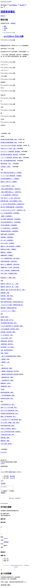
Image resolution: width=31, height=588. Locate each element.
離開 (9, 585)
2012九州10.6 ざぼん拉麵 (13, 36)
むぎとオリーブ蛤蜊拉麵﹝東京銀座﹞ (11, 151)
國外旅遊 (12, 476)
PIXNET (7, 565)
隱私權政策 (26, 565)
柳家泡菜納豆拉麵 (5, 425)
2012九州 (12, 478)
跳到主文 (3, 16)
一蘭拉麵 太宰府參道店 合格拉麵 (9, 374)
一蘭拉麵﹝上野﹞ (5, 362)
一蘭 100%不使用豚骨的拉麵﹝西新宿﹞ (11, 356)
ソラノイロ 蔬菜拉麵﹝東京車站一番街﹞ (12, 157)
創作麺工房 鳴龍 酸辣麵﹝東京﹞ (9, 142)
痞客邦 (11, 472)
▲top (2, 480)
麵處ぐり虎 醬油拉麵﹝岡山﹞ (9, 416)
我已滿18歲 (3, 585)
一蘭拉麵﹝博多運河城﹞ (7, 371)
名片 (5, 30)
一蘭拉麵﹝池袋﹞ (5, 359)
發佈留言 (3, 492)
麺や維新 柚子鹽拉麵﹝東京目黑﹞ (10, 154)
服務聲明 (16, 567)
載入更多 (3, 483)
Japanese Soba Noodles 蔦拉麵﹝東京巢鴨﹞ (12, 145)
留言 (14, 472)
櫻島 (4, 45)
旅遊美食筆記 (8, 11)
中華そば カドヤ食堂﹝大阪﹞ (9, 148)
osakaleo (3, 463)
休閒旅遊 (13, 23)
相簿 (5, 26)
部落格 (5, 28)
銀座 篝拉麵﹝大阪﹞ (6, 163)
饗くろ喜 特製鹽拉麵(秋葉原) (8, 160)
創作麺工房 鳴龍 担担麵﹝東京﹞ (9, 139)
